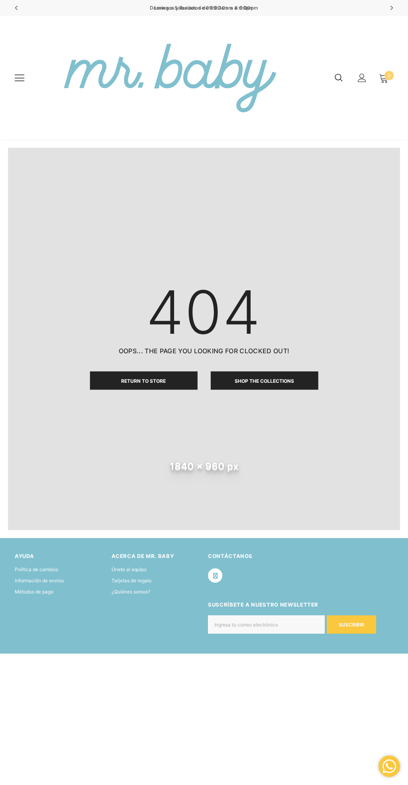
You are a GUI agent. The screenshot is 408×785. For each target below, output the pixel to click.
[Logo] (167, 78)
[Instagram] (215, 575)
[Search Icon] (339, 78)
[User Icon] (362, 78)
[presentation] (16, 8)
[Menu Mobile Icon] (19, 78)
